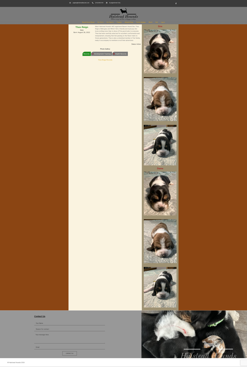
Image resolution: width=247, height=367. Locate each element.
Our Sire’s (100, 22)
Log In (163, 22)
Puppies (119, 22)
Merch (150, 22)
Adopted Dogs (129, 22)
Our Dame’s (110, 22)
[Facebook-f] (176, 3)
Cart (156, 22)
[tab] (86, 54)
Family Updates (141, 22)
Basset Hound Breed (88, 22)
